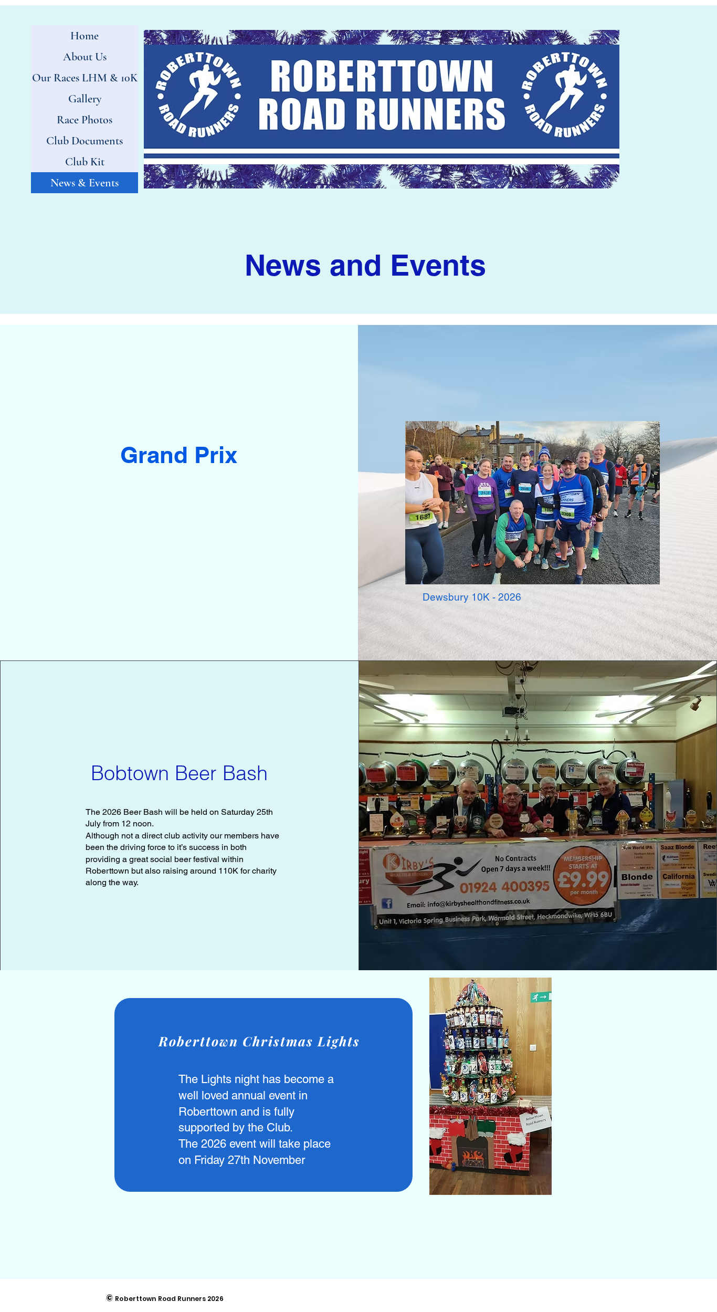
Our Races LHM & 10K (85, 78)
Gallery (84, 99)
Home (84, 36)
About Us (85, 57)
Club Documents (84, 141)
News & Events (84, 183)
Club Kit (84, 162)
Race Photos (84, 120)
